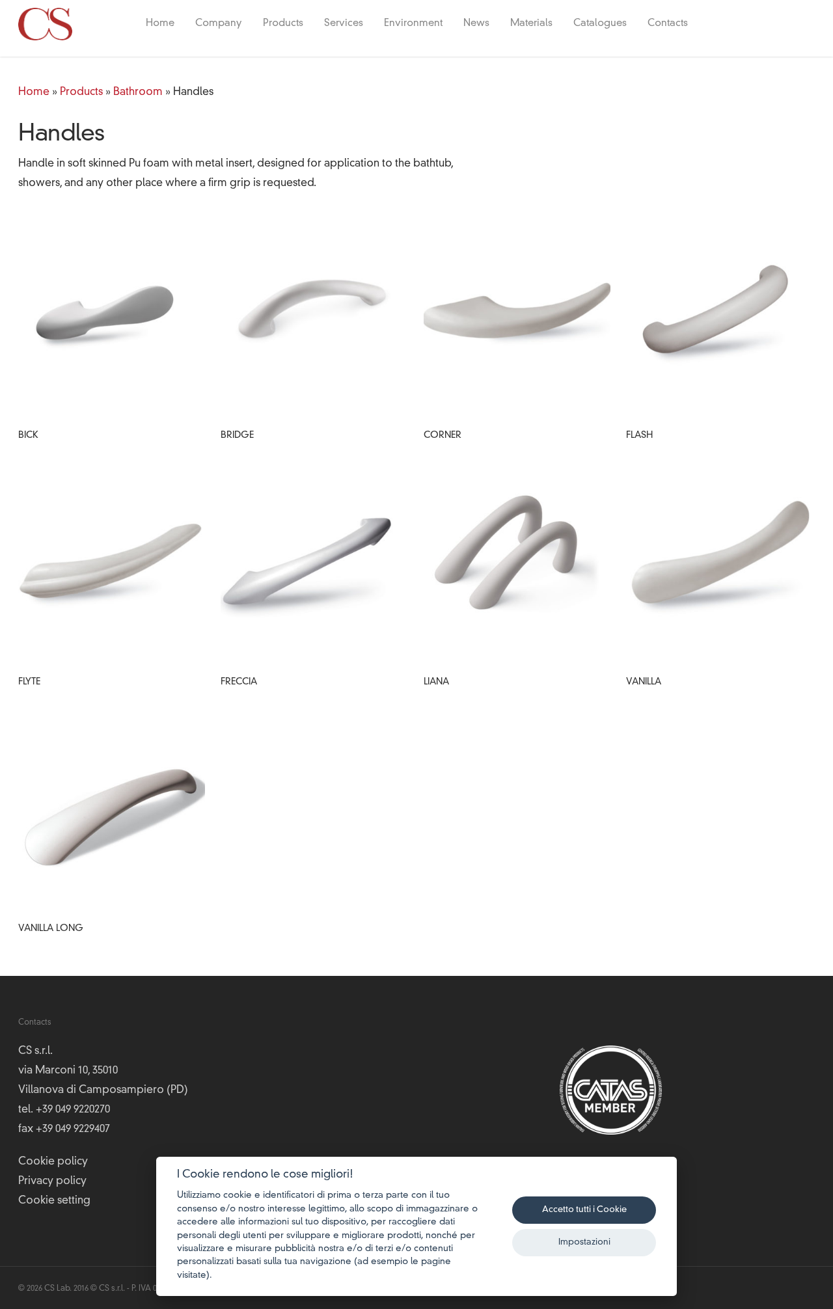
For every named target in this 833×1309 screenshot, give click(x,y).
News (476, 24)
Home (160, 24)
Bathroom (138, 92)
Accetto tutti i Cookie (584, 1210)
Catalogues (600, 24)
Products (283, 24)
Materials (531, 24)
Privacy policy (52, 1181)
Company (218, 24)
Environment (413, 24)
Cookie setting (54, 1201)
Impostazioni (584, 1242)
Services (343, 24)
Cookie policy (53, 1162)
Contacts (668, 24)
